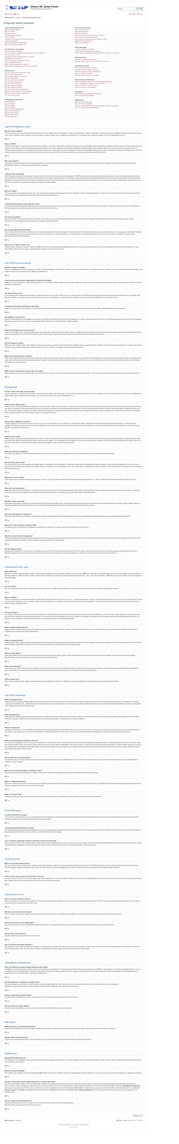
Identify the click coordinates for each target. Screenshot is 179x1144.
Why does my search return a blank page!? (87, 71)
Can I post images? (10, 107)
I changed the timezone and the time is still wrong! (19, 56)
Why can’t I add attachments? (13, 85)
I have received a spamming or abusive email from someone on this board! (97, 53)
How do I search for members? (84, 73)
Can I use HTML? (10, 103)
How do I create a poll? (11, 78)
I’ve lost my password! (11, 41)
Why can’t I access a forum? (13, 83)
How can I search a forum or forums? (86, 67)
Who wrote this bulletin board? (84, 102)
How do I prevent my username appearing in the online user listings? (25, 53)
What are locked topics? (12, 114)
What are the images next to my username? (17, 60)
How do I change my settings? (14, 51)
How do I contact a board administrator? (87, 107)
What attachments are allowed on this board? (88, 93)
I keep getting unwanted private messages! (87, 51)
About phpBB (9, 1062)
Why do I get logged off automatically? (16, 42)
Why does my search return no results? (86, 69)
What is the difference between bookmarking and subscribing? (93, 81)
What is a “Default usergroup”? (84, 41)
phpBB (68, 321)
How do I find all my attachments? (85, 95)
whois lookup (9, 1086)
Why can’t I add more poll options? (15, 80)
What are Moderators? (81, 31)
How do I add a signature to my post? (16, 76)
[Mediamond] (17, 7)
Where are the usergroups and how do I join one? (89, 35)
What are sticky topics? (12, 112)
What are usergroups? (81, 33)
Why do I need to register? (12, 29)
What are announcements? (13, 110)
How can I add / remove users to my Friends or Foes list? (92, 61)
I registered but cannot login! (13, 35)
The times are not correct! (12, 54)
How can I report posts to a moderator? (16, 89)
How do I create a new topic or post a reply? (18, 72)
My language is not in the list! (13, 58)
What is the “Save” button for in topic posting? (18, 91)
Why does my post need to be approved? (17, 93)
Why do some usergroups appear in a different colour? (91, 39)
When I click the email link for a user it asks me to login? (21, 66)
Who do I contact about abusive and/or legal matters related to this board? (96, 105)
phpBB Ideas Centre (93, 1073)
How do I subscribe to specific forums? (86, 85)
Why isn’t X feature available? (83, 104)
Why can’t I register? (11, 33)
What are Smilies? (10, 105)
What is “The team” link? (82, 42)
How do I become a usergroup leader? (86, 37)
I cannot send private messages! (84, 49)
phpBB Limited (60, 1060)
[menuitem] (16, 14)
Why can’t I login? (10, 37)
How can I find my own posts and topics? (87, 75)
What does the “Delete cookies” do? (15, 44)
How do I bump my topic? (12, 95)
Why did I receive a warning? (13, 87)
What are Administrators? (82, 29)
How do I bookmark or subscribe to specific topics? (90, 83)
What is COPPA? (10, 31)
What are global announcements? (14, 109)
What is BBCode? (10, 101)
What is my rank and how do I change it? (17, 64)
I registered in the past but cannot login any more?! (19, 39)
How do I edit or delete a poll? (13, 82)
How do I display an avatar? (13, 62)
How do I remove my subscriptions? (85, 87)
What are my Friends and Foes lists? (86, 59)
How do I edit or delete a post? (14, 74)
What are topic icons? (11, 116)
